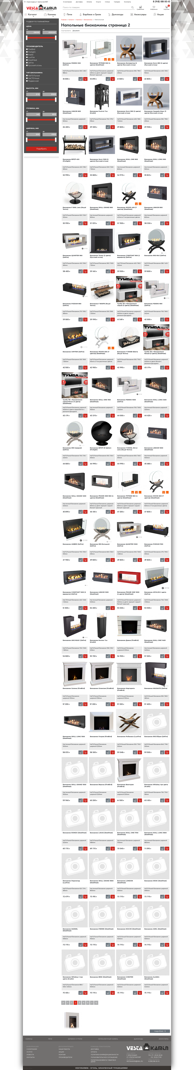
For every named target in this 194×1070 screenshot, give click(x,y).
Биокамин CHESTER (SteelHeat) (125, 978)
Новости (30, 1054)
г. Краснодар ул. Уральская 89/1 (36, 2)
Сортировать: (66, 30)
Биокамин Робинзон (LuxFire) (129, 736)
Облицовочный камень (108, 1039)
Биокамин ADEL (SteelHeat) (155, 929)
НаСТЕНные (33, 78)
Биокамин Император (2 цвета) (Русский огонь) (127, 64)
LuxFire (31, 57)
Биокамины (88, 19)
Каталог (71, 19)
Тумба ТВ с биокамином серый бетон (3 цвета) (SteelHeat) (72, 401)
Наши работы (64, 1049)
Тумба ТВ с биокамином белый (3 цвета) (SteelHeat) (155, 352)
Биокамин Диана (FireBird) (128, 640)
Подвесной (33, 81)
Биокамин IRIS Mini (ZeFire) (155, 255)
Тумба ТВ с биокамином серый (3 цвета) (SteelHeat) (128, 304)
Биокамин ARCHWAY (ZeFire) (74, 640)
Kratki (30, 55)
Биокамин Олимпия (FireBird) (102, 688)
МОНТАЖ (62, 1054)
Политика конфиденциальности (104, 1054)
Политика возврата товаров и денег (103, 1060)
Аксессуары (163, 1039)
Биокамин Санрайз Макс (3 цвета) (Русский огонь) (155, 112)
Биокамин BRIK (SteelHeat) (100, 977)
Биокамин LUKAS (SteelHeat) (101, 833)
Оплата (89, 2)
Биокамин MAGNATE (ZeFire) (155, 688)
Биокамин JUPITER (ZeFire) (73, 352)
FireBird (31, 49)
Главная (64, 19)
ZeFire (31, 63)
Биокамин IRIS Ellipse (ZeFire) (156, 736)
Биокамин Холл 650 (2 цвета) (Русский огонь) (156, 64)
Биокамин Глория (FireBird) (101, 736)
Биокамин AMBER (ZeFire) (73, 544)
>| (96, 1002)
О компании (67, 2)
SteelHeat (32, 60)
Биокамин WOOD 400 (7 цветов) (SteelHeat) (127, 208)
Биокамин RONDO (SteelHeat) (75, 833)
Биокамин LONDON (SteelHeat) (125, 881)
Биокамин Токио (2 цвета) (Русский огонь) (100, 256)
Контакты (127, 2)
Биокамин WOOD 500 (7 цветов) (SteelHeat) (99, 352)
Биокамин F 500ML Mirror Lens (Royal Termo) (127, 449)
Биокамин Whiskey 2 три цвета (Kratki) (73, 978)
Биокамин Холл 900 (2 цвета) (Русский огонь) (129, 112)
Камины (79, 19)
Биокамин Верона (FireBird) (101, 784)
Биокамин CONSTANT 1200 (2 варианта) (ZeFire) (74, 593)
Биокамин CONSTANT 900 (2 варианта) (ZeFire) (128, 256)
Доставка (79, 2)
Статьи (107, 2)
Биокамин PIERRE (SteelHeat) (102, 929)
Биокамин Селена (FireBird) (74, 688)
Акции (61, 1052)
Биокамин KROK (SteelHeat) (155, 881)
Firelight (32, 52)
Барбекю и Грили (75, 1039)
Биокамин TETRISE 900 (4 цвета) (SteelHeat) (127, 497)
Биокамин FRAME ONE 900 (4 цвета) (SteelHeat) (101, 497)
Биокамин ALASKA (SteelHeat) (151, 978)
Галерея (117, 2)
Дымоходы (138, 1039)
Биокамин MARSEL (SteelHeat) (70, 930)
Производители (65, 1057)
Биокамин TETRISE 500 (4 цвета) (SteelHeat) (100, 64)
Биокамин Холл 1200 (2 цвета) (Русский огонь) (99, 160)
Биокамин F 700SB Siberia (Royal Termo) (127, 352)
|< (63, 1002)
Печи (50, 1039)
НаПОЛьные (34, 76)
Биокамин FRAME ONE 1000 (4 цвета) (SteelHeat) (128, 593)
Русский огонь (35, 65)
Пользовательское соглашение (104, 1057)
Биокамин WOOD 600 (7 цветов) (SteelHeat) (154, 497)
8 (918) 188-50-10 (161, 1)
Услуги (98, 2)
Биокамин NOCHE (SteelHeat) (129, 929)
